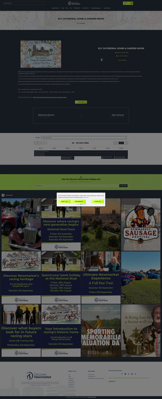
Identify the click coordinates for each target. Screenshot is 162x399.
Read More (86, 197)
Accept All (97, 201)
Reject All (64, 201)
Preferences (79, 201)
